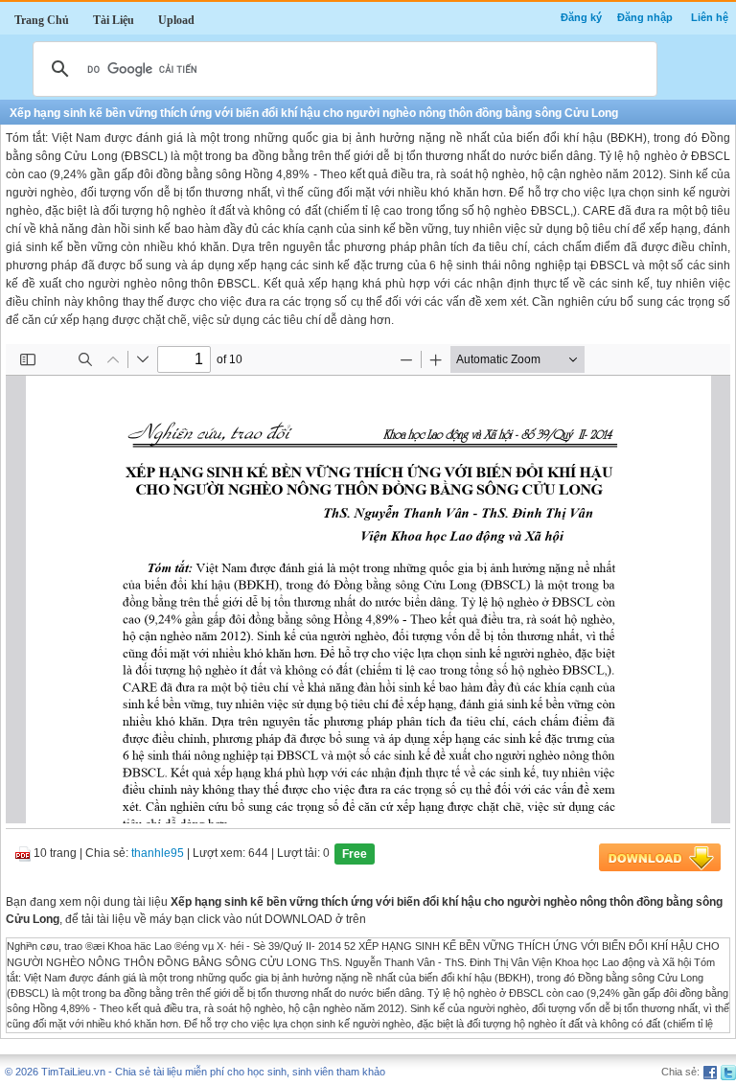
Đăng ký (581, 17)
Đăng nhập (645, 17)
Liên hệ (709, 17)
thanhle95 (157, 854)
